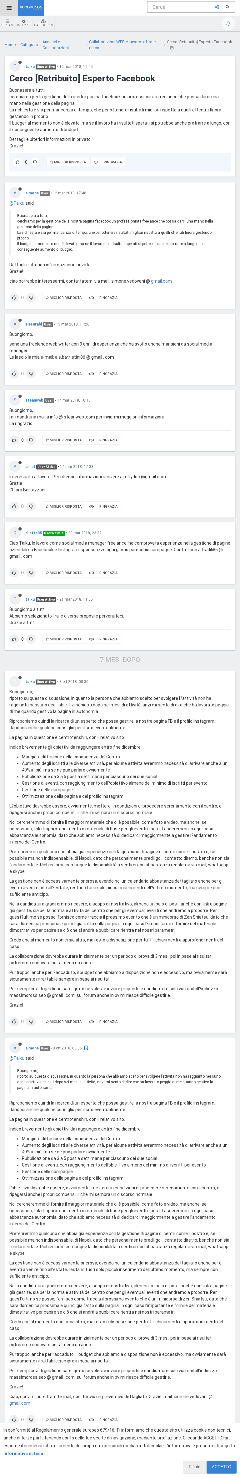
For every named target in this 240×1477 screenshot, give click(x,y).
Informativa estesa (23, 1453)
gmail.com (161, 281)
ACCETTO (221, 1466)
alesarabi (33, 324)
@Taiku (16, 203)
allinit (30, 466)
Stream (7, 25)
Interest (24, 25)
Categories (43, 25)
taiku (30, 66)
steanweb (34, 400)
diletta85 (33, 533)
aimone (32, 193)
